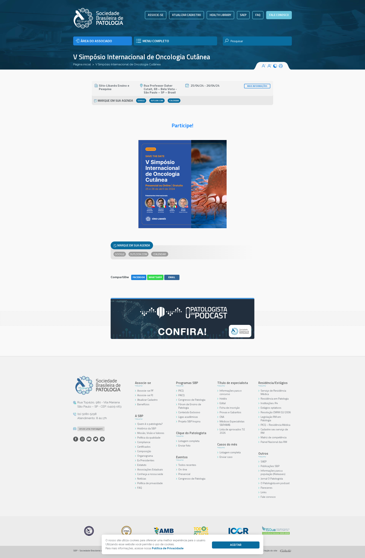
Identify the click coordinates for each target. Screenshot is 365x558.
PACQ (181, 395)
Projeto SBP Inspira (189, 421)
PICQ (181, 391)
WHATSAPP (155, 277)
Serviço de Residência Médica (273, 392)
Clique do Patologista (191, 433)
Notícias (141, 478)
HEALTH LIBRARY (220, 15)
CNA (222, 417)
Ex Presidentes (145, 460)
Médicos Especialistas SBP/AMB (232, 423)
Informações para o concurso (231, 392)
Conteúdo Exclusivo (189, 412)
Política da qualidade (148, 437)
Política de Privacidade (168, 548)
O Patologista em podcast (275, 483)
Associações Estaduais (150, 469)
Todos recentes (187, 465)
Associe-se (155, 15)
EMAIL (171, 277)
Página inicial (82, 64)
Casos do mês (227, 444)
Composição (144, 451)
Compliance (143, 442)
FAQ (257, 15)
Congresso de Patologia (191, 400)
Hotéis (223, 398)
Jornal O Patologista (272, 478)
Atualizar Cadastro (147, 400)
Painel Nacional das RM (274, 442)
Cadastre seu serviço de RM (274, 431)
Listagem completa (188, 441)
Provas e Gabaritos (230, 412)
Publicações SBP (270, 466)
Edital (223, 403)
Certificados (144, 447)
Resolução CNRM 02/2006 (276, 412)
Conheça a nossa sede (150, 474)
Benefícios (143, 404)
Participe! (182, 125)
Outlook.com (157, 100)
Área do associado (96, 41)
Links (264, 492)
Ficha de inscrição (230, 408)
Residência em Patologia (275, 398)
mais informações (257, 86)
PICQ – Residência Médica (275, 425)
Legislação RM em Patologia (271, 418)
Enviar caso (226, 457)
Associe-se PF (145, 391)
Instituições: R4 (269, 403)
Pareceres (266, 488)
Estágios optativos (271, 408)
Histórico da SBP (146, 428)
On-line (182, 469)
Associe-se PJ (145, 395)
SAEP (243, 15)
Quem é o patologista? (150, 424)
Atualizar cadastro (186, 15)
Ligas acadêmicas (188, 417)
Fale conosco (279, 15)
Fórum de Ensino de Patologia (189, 406)
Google (141, 100)
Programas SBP (187, 382)
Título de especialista (232, 382)
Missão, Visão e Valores (150, 433)
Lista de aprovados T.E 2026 (232, 431)
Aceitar (235, 544)
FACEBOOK (139, 277)
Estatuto (141, 465)
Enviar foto (184, 445)
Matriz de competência (273, 437)
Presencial (184, 474)
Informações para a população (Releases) (273, 472)
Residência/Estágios (273, 382)
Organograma (145, 456)
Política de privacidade (150, 483)
